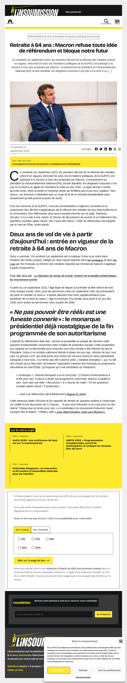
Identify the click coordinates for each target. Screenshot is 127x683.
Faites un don (15, 669)
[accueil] (10, 21)
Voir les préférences (109, 670)
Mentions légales (83, 677)
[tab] (22, 530)
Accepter (59, 670)
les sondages (95, 260)
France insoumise (20, 655)
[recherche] (106, 21)
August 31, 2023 (76, 394)
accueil (10, 23)
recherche (106, 23)
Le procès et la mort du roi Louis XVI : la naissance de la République (46, 164)
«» (80, 412)
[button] (120, 641)
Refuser (83, 670)
